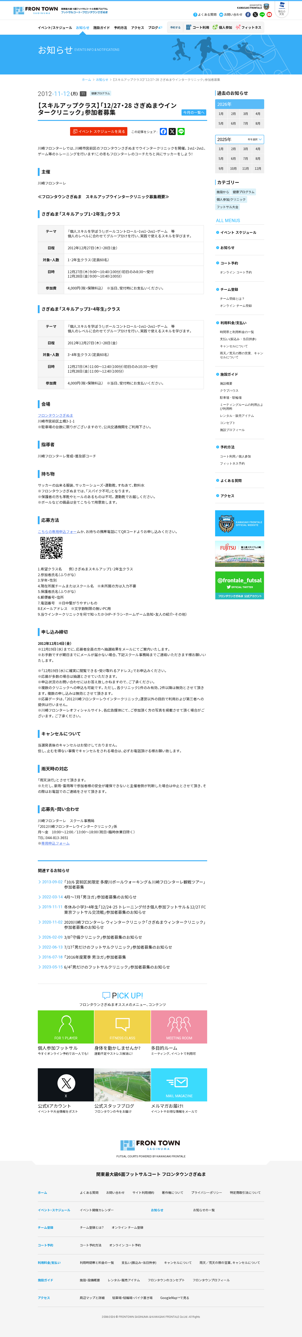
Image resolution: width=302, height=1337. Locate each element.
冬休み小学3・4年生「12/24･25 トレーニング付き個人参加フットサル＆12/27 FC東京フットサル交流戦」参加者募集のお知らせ (135, 909)
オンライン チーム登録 (236, 305)
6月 (233, 123)
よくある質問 (231, 480)
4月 (258, 113)
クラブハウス (229, 390)
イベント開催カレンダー (97, 1210)
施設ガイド (101, 27)
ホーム (86, 79)
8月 (258, 123)
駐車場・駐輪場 (231, 397)
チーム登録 (229, 289)
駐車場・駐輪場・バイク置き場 (132, 1298)
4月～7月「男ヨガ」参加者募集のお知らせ (100, 897)
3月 (245, 113)
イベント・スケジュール (54, 1210)
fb (248, 15)
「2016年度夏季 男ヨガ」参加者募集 (95, 957)
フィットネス (251, 27)
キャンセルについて (234, 346)
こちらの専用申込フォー (57, 531)
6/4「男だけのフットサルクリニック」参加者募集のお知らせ (117, 967)
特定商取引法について (245, 1192)
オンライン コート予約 (236, 272)
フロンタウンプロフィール (211, 1280)
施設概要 (226, 383)
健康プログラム (100, 93)
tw (255, 15)
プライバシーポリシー (206, 1192)
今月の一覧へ (194, 112)
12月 (258, 168)
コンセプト (227, 423)
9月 (221, 168)
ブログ (153, 27)
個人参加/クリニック (231, 199)
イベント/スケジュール (55, 27)
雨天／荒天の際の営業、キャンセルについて (230, 1263)
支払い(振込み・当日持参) (238, 339)
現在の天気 (281, 13)
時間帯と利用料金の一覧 (237, 332)
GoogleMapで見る (174, 1298)
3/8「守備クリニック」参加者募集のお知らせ (103, 937)
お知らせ (82, 27)
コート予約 (229, 263)
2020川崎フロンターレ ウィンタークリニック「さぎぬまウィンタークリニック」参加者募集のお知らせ (135, 924)
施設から (223, 192)
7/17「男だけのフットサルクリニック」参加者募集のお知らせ (118, 947)
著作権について (172, 1192)
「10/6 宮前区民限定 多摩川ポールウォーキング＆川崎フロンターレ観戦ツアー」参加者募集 (134, 884)
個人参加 (225, 27)
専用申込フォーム (55, 843)
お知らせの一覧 (204, 1210)
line (262, 15)
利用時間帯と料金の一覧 (97, 1263)
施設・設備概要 (90, 1280)
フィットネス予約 (232, 463)
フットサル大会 (227, 207)
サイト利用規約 (143, 1192)
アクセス (137, 27)
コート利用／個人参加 (235, 456)
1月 (221, 113)
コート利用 (201, 27)
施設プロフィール (232, 430)
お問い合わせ (115, 1192)
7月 (245, 123)
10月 (233, 168)
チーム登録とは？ (232, 298)
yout (269, 15)
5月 (221, 123)
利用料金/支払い (233, 322)
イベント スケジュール (238, 232)
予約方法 (120, 27)
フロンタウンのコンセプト (166, 1280)
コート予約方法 (90, 1245)
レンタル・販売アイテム (237, 415)
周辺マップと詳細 (92, 1298)
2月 (233, 113)
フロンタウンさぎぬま (55, 415)
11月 (245, 168)
